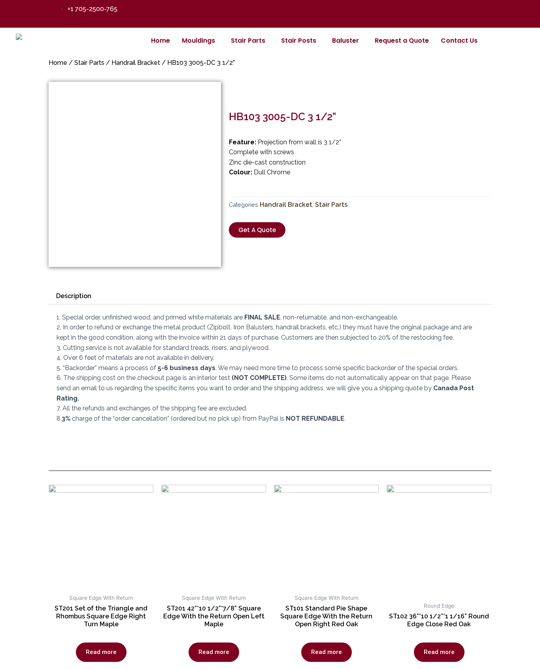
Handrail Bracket (135, 62)
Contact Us (459, 40)
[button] (257, 230)
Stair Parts (248, 40)
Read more (101, 652)
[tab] (74, 296)
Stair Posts (298, 40)
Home (160, 40)
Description (73, 296)
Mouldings (198, 40)
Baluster (345, 40)
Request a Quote (402, 40)
